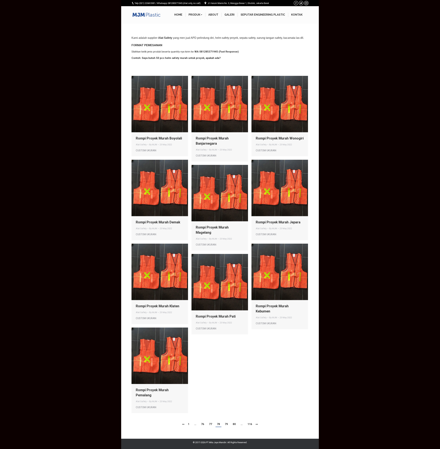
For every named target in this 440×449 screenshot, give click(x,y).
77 (210, 424)
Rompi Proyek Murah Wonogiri (280, 138)
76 (202, 424)
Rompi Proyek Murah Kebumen (272, 308)
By (153, 144)
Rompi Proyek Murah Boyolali (159, 138)
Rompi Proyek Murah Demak (158, 222)
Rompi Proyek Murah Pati (216, 316)
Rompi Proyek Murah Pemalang (152, 392)
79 (226, 424)
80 (234, 424)
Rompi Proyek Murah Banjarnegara (212, 140)
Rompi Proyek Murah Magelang (212, 230)
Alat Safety (141, 144)
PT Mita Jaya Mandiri (216, 442)
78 (218, 424)
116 (250, 424)
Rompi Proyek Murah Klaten (157, 306)
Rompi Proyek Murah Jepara (278, 222)
